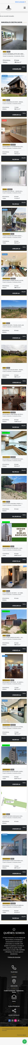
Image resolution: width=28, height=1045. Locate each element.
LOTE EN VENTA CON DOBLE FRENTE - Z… (12, 503)
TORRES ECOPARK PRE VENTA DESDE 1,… (12, 235)
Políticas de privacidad (14, 957)
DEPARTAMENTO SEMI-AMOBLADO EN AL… (13, 414)
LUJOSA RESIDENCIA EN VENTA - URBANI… (12, 102)
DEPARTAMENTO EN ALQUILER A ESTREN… (12, 726)
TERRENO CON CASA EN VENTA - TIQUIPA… (12, 369)
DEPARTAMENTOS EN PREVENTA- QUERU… (12, 771)
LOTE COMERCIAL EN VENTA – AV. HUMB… (12, 593)
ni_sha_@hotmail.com (14, 1006)
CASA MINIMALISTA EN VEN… (14, 54)
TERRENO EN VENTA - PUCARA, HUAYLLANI (13, 325)
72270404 (14, 977)
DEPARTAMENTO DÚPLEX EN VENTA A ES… (12, 860)
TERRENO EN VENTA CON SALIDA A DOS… (12, 816)
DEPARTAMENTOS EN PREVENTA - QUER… (12, 548)
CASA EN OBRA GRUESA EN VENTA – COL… (12, 637)
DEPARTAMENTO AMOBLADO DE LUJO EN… (13, 280)
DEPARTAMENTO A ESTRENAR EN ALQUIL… (13, 146)
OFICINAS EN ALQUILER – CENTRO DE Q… (12, 191)
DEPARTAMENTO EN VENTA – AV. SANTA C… (13, 682)
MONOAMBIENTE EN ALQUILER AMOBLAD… (13, 905)
